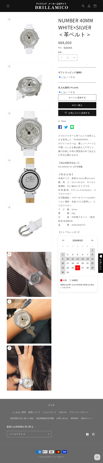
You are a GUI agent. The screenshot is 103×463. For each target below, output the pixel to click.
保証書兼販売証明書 (45, 418)
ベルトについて (49, 412)
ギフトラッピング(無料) (70, 72)
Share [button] (63, 121)
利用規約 (74, 418)
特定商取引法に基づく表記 (22, 418)
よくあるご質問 (19, 412)
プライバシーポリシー (79, 412)
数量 (60, 52)
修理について (34, 412)
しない (64, 77)
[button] (8, 6)
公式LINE (63, 412)
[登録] (48, 434)
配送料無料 (68, 48)
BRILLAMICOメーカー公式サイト (54, 457)
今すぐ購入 (77, 105)
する (73, 77)
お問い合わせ (62, 418)
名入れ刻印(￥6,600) (68, 87)
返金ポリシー (87, 418)
